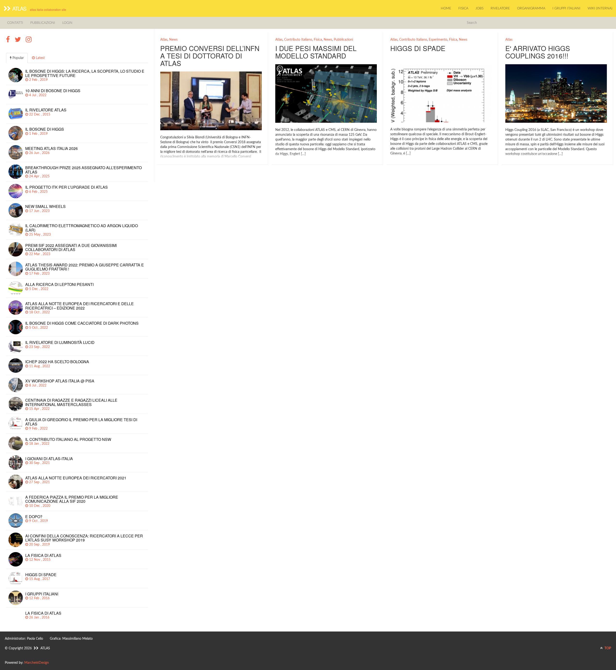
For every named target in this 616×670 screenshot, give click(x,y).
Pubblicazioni (42, 23)
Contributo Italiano (298, 39)
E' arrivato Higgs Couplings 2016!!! (537, 51)
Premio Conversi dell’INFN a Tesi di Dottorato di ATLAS (209, 55)
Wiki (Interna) (600, 8)
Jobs (479, 8)
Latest (40, 58)
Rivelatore (500, 8)
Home (446, 8)
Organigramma (531, 8)
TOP (607, 648)
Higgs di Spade (417, 48)
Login (67, 23)
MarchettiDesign (36, 662)
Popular (18, 58)
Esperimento (438, 39)
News (173, 39)
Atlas (163, 39)
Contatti (15, 23)
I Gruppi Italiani (566, 8)
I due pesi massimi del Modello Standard (316, 51)
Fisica (463, 8)
